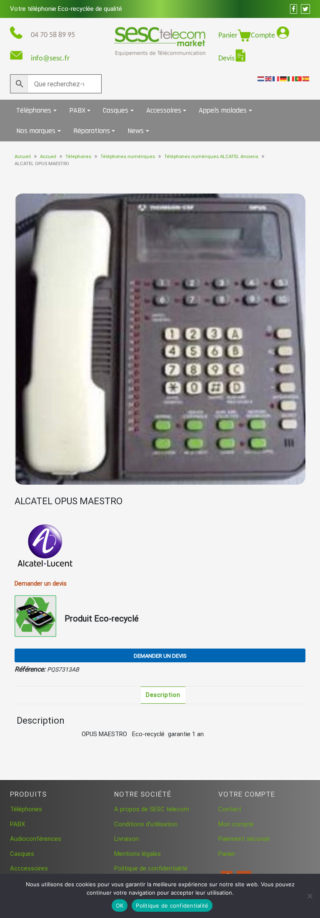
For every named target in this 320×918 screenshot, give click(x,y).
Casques (115, 110)
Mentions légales (137, 854)
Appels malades (223, 110)
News (136, 131)
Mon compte (236, 824)
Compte (264, 36)
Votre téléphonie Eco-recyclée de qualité (66, 9)
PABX (77, 110)
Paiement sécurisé (244, 839)
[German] (284, 78)
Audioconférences (35, 839)
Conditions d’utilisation (146, 824)
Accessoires (163, 110)
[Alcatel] (46, 547)
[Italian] (291, 78)
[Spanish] (306, 78)
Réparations (91, 131)
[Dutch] (261, 78)
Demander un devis (160, 656)
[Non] (309, 896)
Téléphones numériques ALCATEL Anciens (211, 156)
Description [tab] (163, 695)
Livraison (126, 839)
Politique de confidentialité (151, 868)
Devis (226, 59)
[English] (268, 78)
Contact (229, 809)
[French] (276, 78)
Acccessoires (29, 868)
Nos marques (35, 131)
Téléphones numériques (127, 156)
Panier (228, 36)
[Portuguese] (298, 78)
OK (120, 905)
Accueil (23, 156)
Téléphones (33, 110)
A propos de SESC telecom (151, 809)
